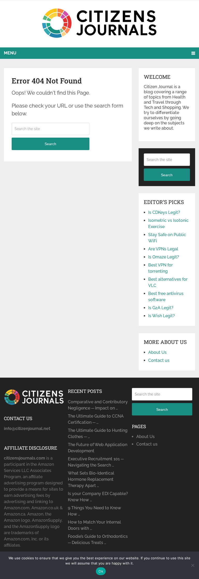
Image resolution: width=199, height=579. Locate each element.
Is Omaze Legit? (163, 257)
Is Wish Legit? (161, 315)
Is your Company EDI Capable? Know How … (98, 496)
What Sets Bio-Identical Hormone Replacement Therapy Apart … (91, 479)
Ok (100, 571)
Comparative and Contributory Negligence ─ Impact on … (98, 405)
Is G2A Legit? (160, 307)
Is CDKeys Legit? (164, 212)
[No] (192, 565)
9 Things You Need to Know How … (94, 511)
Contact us (158, 360)
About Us (157, 352)
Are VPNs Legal (163, 248)
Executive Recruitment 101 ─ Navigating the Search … (96, 462)
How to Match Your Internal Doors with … (94, 525)
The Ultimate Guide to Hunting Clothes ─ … (97, 433)
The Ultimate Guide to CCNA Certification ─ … (96, 419)
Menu (10, 53)
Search (50, 144)
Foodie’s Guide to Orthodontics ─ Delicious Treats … (98, 539)
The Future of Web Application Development (97, 447)
